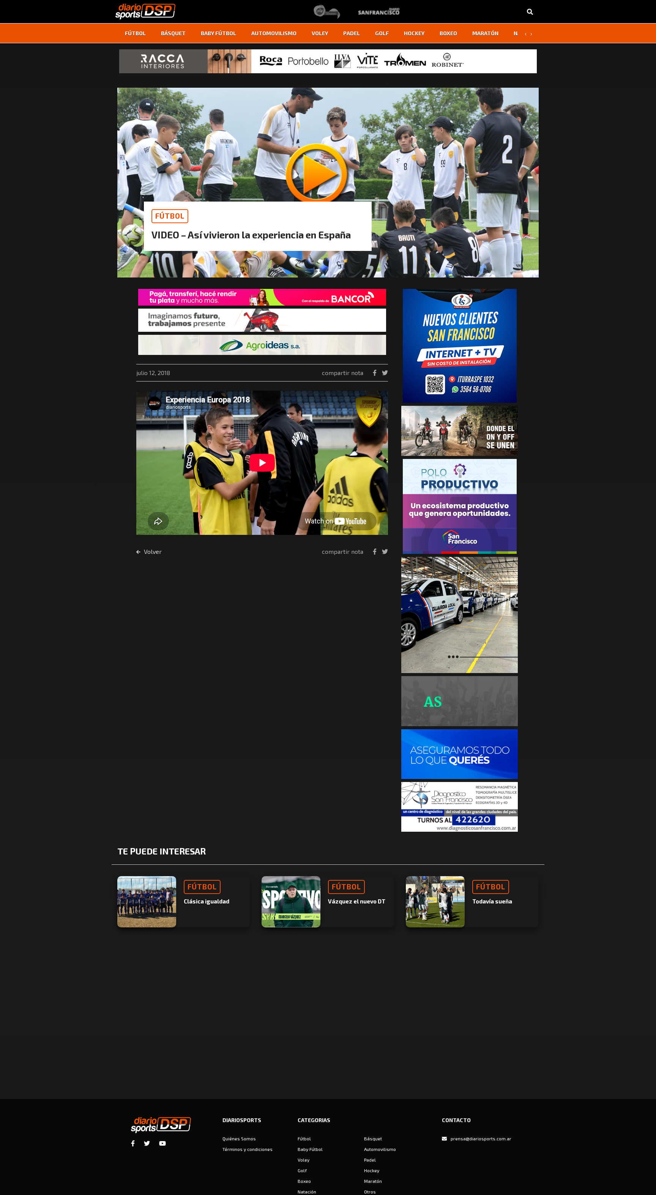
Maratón (485, 33)
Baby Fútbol (218, 33)
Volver (152, 551)
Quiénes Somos (239, 1138)
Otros (370, 1191)
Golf (382, 33)
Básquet (173, 33)
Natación (307, 1191)
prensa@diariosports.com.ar (481, 1138)
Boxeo (448, 33)
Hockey (414, 33)
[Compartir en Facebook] (375, 372)
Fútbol (135, 33)
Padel (351, 33)
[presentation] (525, 33)
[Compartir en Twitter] (385, 372)
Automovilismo (273, 33)
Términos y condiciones (247, 1149)
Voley (320, 33)
